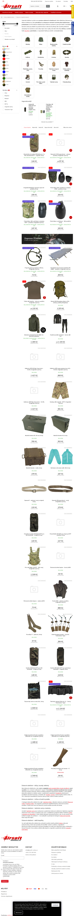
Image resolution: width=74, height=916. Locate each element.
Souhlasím (55, 905)
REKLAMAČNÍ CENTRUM (36, 1)
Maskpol (7, 98)
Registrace (4, 894)
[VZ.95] (4, 84)
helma (61, 823)
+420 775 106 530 (31, 852)
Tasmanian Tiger (9, 109)
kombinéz (59, 793)
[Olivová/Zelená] (4, 78)
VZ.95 (7, 84)
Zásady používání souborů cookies (60, 868)
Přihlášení (4, 891)
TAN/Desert (8, 81)
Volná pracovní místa (57, 873)
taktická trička (47, 802)
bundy (62, 788)
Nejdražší (41, 127)
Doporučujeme (8, 36)
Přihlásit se (4, 881)
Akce (6, 31)
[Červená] (4, 58)
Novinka (7, 33)
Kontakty (66, 1)
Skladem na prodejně (10, 39)
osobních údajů (6, 875)
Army (6, 93)
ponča (53, 794)
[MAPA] (4, 68)
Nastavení (19, 912)
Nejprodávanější (48, 127)
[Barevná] (4, 49)
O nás (53, 864)
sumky (70, 812)
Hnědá (7, 65)
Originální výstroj (9, 106)
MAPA (7, 68)
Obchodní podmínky (56, 859)
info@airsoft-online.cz (32, 850)
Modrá (7, 71)
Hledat (48, 6)
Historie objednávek (6, 896)
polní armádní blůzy (54, 788)
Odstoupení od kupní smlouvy (59, 861)
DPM (7, 61)
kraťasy (48, 794)
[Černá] (4, 55)
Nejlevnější (34, 127)
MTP (7, 74)
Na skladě (7, 28)
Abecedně (56, 127)
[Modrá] (4, 71)
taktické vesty (31, 811)
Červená (7, 58)
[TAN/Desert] (4, 81)
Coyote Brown (9, 52)
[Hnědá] (4, 65)
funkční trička (30, 803)
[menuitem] (7, 12)
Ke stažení (58, 1)
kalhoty (67, 788)
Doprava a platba (49, 1)
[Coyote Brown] (4, 52)
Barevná (7, 48)
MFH (6, 101)
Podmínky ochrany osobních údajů (60, 866)
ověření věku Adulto (12, 915)
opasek (68, 828)
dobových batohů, (65, 815)
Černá (7, 55)
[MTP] (4, 75)
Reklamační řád (55, 871)
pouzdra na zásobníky (28, 814)
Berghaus (7, 95)
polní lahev (25, 829)
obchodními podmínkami (8, 862)
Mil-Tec (6, 104)
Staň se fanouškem (31, 854)
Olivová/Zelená (9, 78)
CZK (64, 6)
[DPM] (4, 62)
